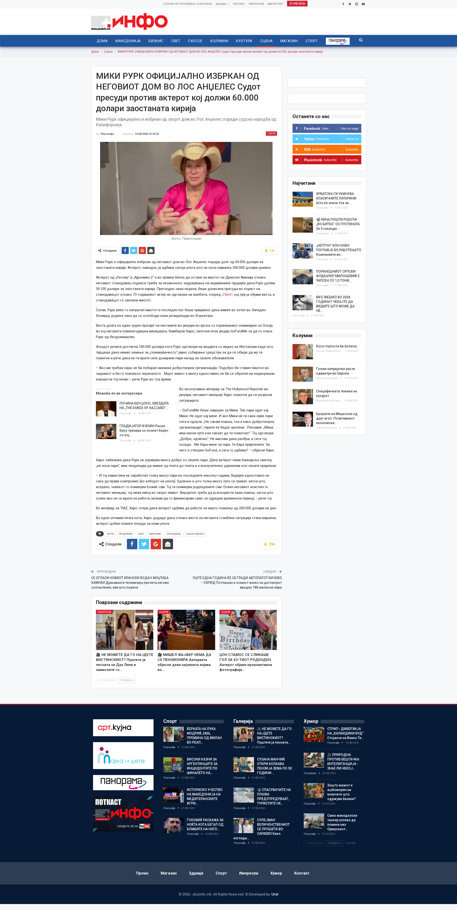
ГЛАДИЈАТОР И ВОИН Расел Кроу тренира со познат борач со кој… (143, 430)
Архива (221, 4)
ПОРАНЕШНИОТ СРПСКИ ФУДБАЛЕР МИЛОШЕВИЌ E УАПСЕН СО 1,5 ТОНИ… (338, 276)
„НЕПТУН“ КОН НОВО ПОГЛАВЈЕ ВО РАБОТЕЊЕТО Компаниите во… (338, 250)
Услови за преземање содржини (187, 3)
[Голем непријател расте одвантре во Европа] (303, 374)
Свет (175, 41)
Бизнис (156, 41)
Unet (274, 894)
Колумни (219, 41)
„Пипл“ (227, 294)
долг (141, 533)
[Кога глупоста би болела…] (303, 351)
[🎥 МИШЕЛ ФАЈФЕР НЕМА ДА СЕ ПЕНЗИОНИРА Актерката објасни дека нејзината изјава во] (186, 630)
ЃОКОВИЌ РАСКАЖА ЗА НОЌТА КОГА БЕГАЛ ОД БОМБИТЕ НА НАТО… (205, 824)
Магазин (289, 41)
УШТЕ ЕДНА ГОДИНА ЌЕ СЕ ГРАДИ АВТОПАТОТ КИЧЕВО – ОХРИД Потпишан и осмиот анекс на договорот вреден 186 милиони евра (237, 582)
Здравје (196, 873)
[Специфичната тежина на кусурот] (303, 396)
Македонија (128, 41)
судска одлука (195, 533)
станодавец (173, 533)
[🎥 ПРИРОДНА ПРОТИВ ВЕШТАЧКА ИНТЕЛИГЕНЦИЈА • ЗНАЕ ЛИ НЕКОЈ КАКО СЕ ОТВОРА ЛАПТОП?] (314, 760)
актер (110, 533)
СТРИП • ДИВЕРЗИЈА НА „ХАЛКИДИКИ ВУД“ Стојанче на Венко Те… (345, 733)
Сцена (266, 41)
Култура (244, 41)
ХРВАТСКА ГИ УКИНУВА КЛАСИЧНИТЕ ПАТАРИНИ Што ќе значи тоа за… (336, 198)
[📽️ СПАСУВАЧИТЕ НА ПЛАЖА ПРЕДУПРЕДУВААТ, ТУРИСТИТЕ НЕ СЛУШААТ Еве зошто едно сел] (243, 795)
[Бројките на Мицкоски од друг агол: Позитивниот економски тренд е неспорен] (303, 419)
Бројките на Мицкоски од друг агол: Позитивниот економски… (337, 418)
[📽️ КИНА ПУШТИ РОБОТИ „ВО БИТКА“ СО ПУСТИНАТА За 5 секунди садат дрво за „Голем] (303, 225)
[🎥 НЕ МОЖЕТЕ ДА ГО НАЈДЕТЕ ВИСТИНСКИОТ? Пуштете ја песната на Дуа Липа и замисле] (125, 630)
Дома (102, 41)
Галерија (104, 612)
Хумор (276, 873)
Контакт (239, 3)
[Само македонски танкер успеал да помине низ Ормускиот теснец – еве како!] (314, 821)
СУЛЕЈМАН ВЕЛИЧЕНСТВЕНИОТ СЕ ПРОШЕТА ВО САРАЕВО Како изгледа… (261, 829)
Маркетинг (275, 3)
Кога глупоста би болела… (337, 346)
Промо (142, 873)
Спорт (312, 41)
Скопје (195, 41)
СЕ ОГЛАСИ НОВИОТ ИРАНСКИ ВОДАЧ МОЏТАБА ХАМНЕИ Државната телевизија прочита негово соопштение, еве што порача (130, 582)
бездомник (126, 533)
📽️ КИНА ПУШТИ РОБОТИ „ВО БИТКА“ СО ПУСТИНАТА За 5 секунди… (338, 224)
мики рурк (155, 533)
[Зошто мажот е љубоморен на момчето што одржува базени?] (314, 790)
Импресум (256, 3)
